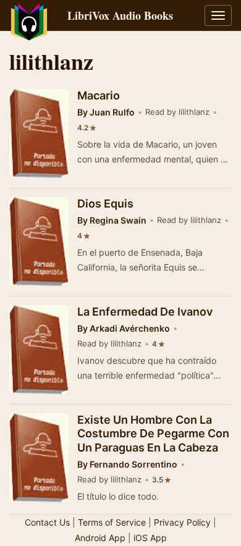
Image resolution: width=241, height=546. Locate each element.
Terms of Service (112, 522)
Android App (100, 537)
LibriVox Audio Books (120, 15)
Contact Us (47, 522)
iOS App (150, 537)
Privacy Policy (182, 522)
